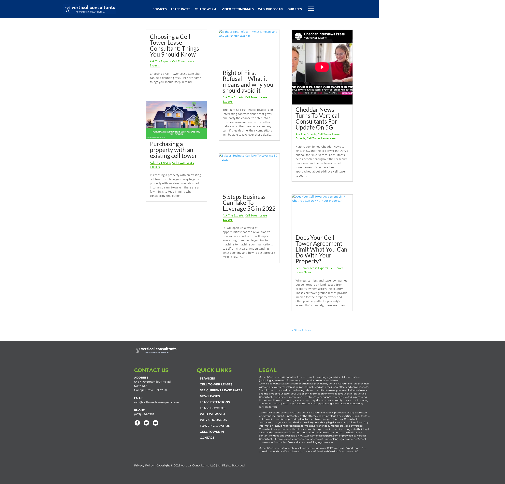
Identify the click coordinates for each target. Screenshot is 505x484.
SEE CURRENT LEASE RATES (221, 390)
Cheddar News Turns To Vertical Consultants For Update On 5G (317, 118)
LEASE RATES (180, 9)
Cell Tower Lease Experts (312, 268)
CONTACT (207, 437)
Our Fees (294, 9)
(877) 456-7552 (144, 414)
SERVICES (207, 378)
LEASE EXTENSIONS (215, 402)
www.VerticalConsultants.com (287, 451)
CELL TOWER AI (212, 432)
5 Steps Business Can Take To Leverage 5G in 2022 (249, 202)
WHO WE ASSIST (212, 414)
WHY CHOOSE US (213, 420)
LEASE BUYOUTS (212, 408)
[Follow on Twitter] (146, 423)
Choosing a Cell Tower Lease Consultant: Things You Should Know (174, 45)
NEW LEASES (210, 396)
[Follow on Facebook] (137, 423)
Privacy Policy (144, 465)
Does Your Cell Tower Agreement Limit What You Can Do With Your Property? (321, 249)
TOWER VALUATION (215, 426)
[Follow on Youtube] (155, 423)
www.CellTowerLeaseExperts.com (340, 448)
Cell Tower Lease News (322, 138)
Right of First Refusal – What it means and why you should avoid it (248, 81)
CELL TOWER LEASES (216, 384)
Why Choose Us (270, 9)
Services (160, 9)
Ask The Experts (160, 61)
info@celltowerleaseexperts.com (156, 402)
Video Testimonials (238, 9)
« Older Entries (301, 330)
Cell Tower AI (206, 9)
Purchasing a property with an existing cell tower (173, 149)
